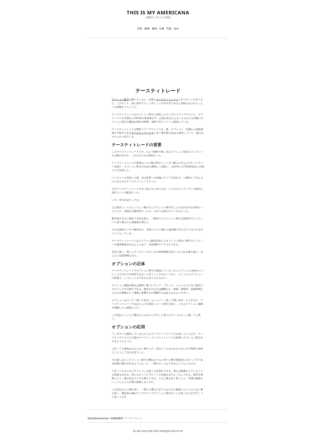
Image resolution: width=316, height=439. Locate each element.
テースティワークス (142, 133)
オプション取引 (120, 99)
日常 (139, 28)
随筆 (147, 28)
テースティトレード (167, 99)
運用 (154, 28)
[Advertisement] (158, 62)
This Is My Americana (158, 12)
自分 (176, 28)
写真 (169, 28)
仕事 (161, 28)
